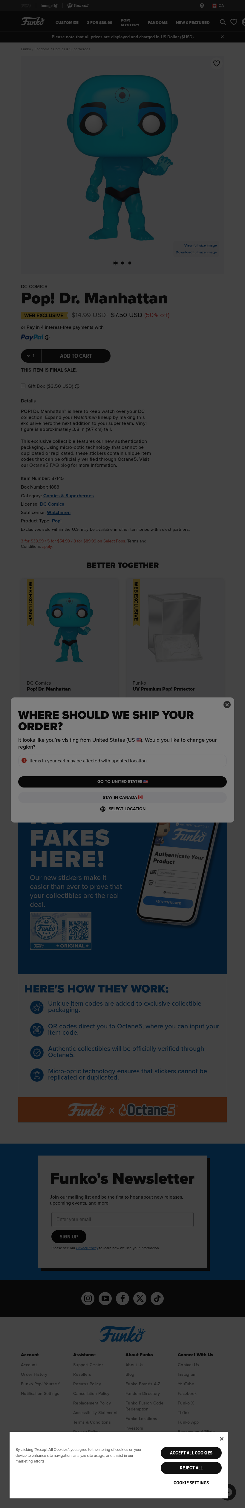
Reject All (191, 1468)
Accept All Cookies (191, 1453)
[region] (119, 1465)
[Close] (221, 1439)
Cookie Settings (191, 1483)
